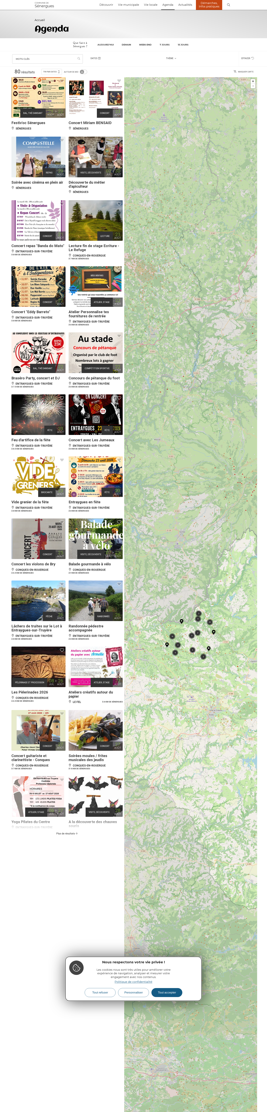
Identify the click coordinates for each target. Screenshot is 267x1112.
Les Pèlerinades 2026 (29, 692)
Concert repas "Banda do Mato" (37, 246)
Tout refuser (100, 992)
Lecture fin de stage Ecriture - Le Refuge (94, 248)
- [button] (253, 86)
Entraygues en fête (84, 502)
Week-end (145, 44)
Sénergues (44, 5)
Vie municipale (128, 4)
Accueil (40, 20)
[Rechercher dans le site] (228, 5)
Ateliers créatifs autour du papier (91, 694)
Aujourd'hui (105, 44)
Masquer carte (246, 72)
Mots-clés (23, 59)
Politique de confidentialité (133, 982)
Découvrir (106, 4)
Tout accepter (167, 992)
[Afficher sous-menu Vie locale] (159, 5)
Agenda (167, 4)
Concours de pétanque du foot (94, 378)
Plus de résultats (66, 833)
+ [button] (253, 81)
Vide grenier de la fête (30, 502)
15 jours (183, 44)
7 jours (165, 44)
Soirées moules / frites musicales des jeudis (88, 758)
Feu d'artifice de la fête (30, 440)
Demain (126, 44)
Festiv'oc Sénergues (28, 123)
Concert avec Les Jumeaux (91, 440)
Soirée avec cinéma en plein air (37, 182)
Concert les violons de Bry (33, 564)
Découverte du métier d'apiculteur (87, 184)
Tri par (50, 72)
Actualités (185, 4)
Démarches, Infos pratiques (209, 4)
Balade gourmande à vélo (90, 564)
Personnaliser (133, 992)
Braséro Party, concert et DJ (35, 378)
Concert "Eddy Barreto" (30, 312)
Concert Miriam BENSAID (90, 123)
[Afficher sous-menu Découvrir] (114, 5)
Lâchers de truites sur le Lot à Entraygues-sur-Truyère (36, 628)
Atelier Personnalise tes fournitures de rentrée (89, 314)
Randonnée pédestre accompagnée (86, 628)
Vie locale (150, 4)
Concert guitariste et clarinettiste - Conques (30, 758)
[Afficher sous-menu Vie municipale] (140, 5)
